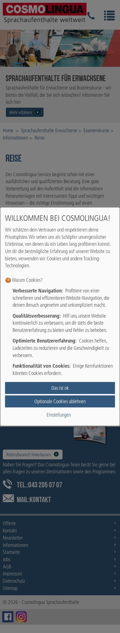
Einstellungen (59, 415)
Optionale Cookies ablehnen (60, 401)
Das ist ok (60, 388)
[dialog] (60, 316)
